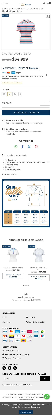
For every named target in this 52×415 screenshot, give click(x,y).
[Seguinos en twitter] (15, 368)
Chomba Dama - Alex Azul (39, 268)
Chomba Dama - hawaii (13, 267)
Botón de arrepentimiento (26, 400)
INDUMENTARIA (15, 9)
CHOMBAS (37, 9)
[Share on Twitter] (29, 146)
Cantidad (6, 103)
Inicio (4, 9)
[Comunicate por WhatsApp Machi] (47, 396)
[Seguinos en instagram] (4, 368)
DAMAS (27, 9)
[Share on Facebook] (22, 146)
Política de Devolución (35, 322)
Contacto (6, 322)
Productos (30, 317)
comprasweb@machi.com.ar (17, 354)
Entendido (26, 412)
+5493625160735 (12, 351)
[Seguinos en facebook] (9, 368)
